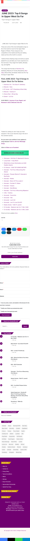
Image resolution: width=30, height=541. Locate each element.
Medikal (17, 444)
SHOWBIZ (4, 10)
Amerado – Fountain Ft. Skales (12, 183)
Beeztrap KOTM (16, 425)
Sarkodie (9, 449)
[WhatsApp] (24, 229)
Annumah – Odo (8, 197)
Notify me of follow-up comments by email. (12, 308)
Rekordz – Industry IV (10, 91)
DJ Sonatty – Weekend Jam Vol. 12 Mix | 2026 (16, 209)
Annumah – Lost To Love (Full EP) (13, 202)
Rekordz (19, 447)
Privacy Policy (6, 471)
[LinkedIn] (14, 229)
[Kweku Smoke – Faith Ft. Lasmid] (5, 381)
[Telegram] (3, 232)
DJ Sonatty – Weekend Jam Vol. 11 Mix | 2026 (16, 207)
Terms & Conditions (7, 474)
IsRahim (11, 433)
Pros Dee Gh (6, 22)
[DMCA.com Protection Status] (15, 523)
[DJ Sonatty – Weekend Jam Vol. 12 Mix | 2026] (5, 339)
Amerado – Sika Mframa (10, 188)
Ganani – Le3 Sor (8, 96)
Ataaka (9, 425)
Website (2, 296)
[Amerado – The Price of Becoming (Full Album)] (5, 374)
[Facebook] (3, 229)
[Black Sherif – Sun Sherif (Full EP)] (5, 346)
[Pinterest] (19, 229)
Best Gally (24, 425)
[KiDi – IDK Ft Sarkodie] (5, 367)
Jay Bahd (17, 433)
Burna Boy (11, 428)
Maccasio (11, 444)
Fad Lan (4, 431)
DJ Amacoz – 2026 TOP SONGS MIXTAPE (15, 167)
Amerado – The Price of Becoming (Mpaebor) (16, 190)
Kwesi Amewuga (5, 441)
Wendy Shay (18, 452)
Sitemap (4, 479)
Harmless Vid (20, 68)
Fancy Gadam (16, 431)
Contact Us (5, 468)
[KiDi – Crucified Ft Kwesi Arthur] (5, 387)
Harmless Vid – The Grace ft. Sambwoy (14, 84)
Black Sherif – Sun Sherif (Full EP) (19, 343)
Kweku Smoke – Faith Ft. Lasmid (12, 205)
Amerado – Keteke (9, 178)
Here (16, 213)
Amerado (4, 425)
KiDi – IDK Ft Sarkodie (16, 364)
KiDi (22, 433)
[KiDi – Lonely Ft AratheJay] (5, 353)
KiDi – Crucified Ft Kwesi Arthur (19, 385)
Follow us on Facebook (12, 147)
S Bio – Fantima (8, 193)
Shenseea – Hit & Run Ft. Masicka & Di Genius (16, 158)
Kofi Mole (4, 439)
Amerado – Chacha (9, 185)
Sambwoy (25, 447)
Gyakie (23, 431)
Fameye (9, 431)
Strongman (11, 452)
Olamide (4, 447)
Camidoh (18, 428)
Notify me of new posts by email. (9, 311)
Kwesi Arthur (14, 441)
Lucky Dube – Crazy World (11, 160)
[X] (9, 229)
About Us (5, 466)
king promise (12, 436)
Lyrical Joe (4, 444)
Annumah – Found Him (10, 195)
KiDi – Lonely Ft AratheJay (17, 350)
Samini (3, 449)
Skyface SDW (23, 449)
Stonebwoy (4, 452)
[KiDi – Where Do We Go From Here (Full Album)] (5, 360)
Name (2, 283)
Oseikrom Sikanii (11, 447)
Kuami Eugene (11, 439)
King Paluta (4, 436)
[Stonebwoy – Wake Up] (5, 404)
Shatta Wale (15, 449)
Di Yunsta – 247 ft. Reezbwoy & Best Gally (15, 89)
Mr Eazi (22, 444)
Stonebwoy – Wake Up (16, 401)
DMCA (4, 476)
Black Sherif (4, 428)
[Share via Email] (9, 232)
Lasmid (20, 441)
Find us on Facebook (6, 415)
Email (2, 289)
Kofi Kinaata (19, 436)
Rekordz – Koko (8, 87)
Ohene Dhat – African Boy (11, 94)
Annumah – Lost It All (9, 200)
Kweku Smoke (20, 439)
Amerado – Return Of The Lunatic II (13, 181)
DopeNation (24, 428)
